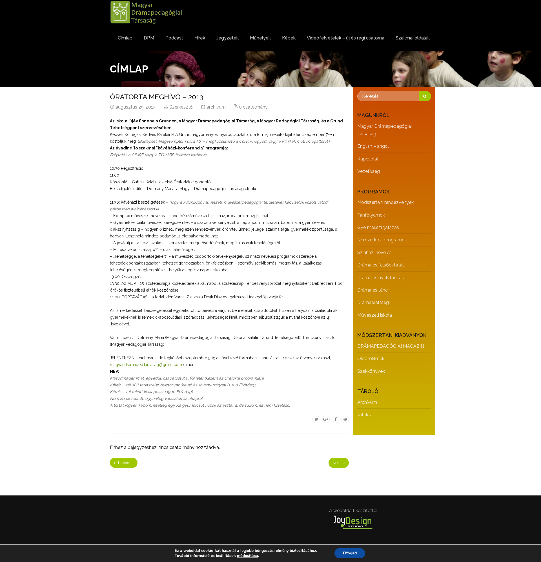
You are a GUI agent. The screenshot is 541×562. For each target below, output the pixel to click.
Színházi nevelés (374, 252)
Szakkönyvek (371, 371)
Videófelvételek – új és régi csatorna (345, 38)
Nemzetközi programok (382, 240)
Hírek (199, 38)
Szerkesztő (181, 107)
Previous (125, 462)
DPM (149, 38)
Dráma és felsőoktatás (381, 265)
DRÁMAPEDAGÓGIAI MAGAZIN (390, 346)
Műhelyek (260, 38)
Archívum (367, 402)
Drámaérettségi (373, 302)
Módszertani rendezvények (385, 202)
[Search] (425, 96)
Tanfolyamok (371, 215)
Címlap (125, 38)
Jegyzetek (227, 38)
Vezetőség (368, 171)
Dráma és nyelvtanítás (380, 277)
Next (337, 462)
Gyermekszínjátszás (378, 227)
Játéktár (365, 414)
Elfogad (350, 553)
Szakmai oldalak (413, 38)
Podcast (174, 38)
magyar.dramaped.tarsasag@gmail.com (146, 364)
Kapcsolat (368, 159)
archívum (216, 107)
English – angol (373, 146)
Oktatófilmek (370, 358)
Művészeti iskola (374, 315)
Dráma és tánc (372, 290)
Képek (289, 38)
